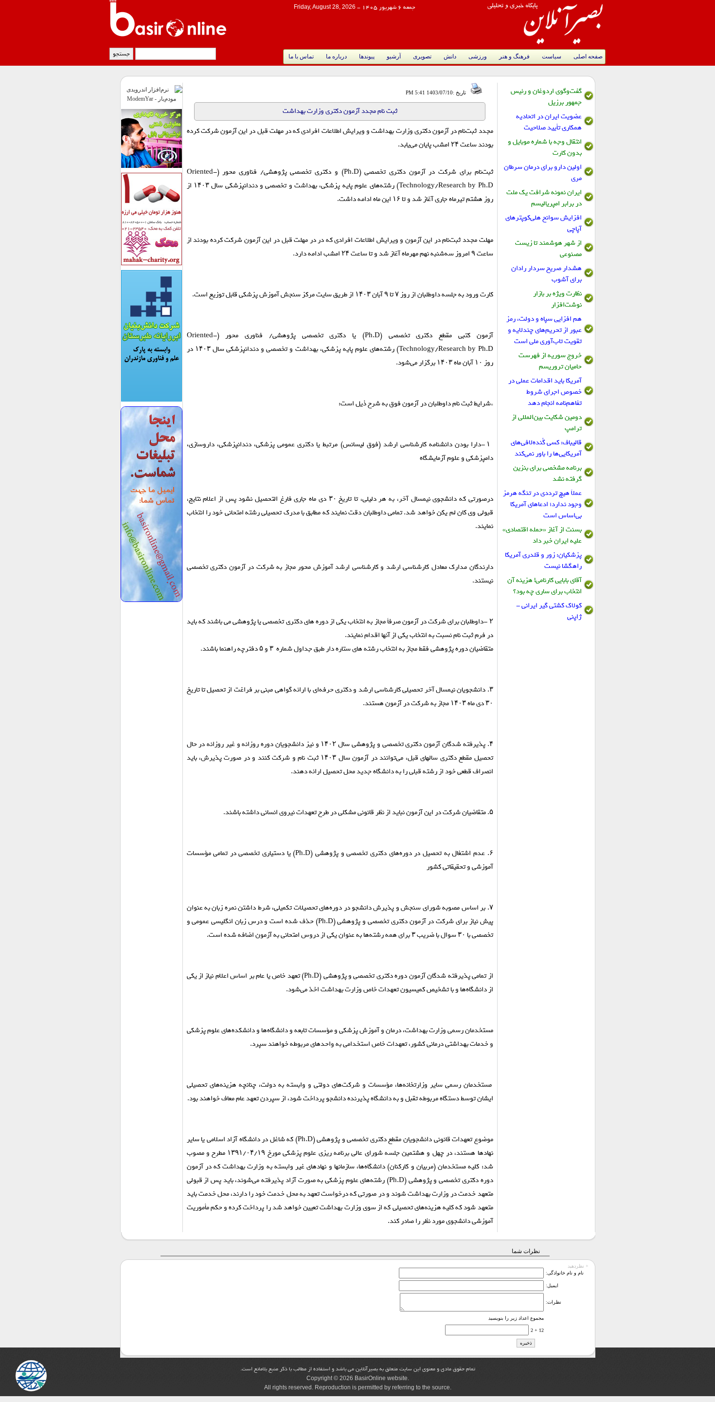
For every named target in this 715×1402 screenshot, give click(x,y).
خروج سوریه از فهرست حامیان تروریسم (550, 361)
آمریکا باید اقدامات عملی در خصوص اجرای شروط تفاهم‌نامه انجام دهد (545, 392)
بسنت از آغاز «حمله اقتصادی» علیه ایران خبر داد (542, 535)
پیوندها (367, 56)
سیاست (551, 56)
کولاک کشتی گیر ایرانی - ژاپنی (549, 611)
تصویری (422, 56)
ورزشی (477, 56)
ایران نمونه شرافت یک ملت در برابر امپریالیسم (544, 198)
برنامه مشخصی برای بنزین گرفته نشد (547, 473)
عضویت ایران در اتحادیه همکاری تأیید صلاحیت (549, 122)
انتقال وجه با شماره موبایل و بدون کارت (545, 147)
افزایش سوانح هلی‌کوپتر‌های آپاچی (543, 223)
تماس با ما (301, 56)
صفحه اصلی (588, 56)
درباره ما (336, 56)
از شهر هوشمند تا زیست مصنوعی (548, 248)
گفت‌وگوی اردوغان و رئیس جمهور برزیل (546, 97)
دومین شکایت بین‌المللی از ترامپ (547, 423)
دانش (450, 56)
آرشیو (394, 56)
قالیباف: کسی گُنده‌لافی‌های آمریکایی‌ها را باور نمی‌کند (546, 448)
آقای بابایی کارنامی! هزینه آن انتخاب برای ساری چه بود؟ (544, 586)
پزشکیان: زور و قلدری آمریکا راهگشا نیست (543, 560)
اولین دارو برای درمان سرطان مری (543, 173)
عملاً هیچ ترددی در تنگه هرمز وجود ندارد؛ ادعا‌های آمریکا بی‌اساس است (542, 504)
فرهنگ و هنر (514, 56)
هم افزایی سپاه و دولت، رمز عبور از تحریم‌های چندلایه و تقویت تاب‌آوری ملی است (544, 330)
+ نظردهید (578, 1264)
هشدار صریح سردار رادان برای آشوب (546, 274)
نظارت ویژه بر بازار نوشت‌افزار (557, 299)
